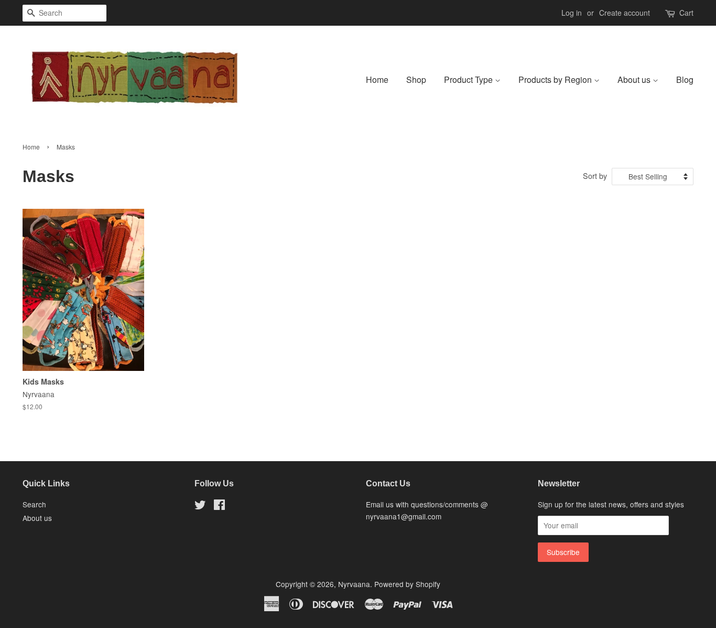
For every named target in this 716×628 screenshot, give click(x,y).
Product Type (469, 79)
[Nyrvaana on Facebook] (219, 506)
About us (635, 79)
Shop (416, 79)
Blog (684, 79)
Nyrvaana (354, 584)
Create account (624, 12)
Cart (686, 12)
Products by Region (556, 79)
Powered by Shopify (407, 584)
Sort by (595, 175)
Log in (571, 12)
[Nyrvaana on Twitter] (200, 506)
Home (377, 79)
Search (34, 504)
